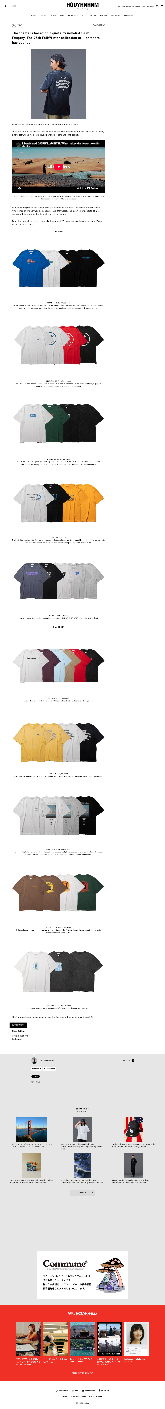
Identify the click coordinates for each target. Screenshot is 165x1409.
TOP (32, 1082)
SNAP (83, 15)
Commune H (129, 15)
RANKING (92, 15)
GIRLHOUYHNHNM (82, 1373)
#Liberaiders (49, 1069)
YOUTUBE (103, 15)
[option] (28, 1344)
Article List (126, 1060)
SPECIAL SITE (116, 15)
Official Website (20, 1036)
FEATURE (43, 15)
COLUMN (53, 15)
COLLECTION (73, 15)
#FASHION (36, 1069)
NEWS (33, 15)
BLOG (62, 15)
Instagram (17, 1039)
